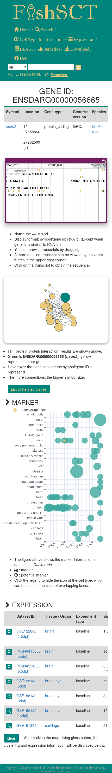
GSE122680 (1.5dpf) (26, 633)
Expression (84, 39)
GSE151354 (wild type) (26, 728)
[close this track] (11, 171)
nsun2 (11, 126)
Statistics (51, 49)
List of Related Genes (29, 389)
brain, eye (53, 680)
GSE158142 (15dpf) (26, 713)
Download (79, 49)
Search (46, 29)
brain (49, 651)
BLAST (26, 49)
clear (11, 738)
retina (49, 631)
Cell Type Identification (41, 39)
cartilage (52, 725)
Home (25, 29)
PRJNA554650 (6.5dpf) (28, 668)
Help (24, 58)
